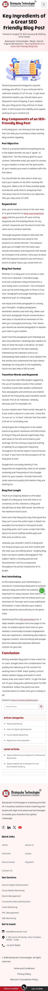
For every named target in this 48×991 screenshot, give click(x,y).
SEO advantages (27, 619)
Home (5, 845)
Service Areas (8, 862)
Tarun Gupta (24, 36)
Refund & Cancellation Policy (24, 979)
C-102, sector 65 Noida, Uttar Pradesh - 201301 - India (24, 938)
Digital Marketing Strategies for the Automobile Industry (22, 765)
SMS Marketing (9, 918)
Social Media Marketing (17, 735)
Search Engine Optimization (24, 700)
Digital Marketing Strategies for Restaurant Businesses (26, 756)
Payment (29, 862)
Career (28, 853)
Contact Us (7, 870)
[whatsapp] (41, 590)
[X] (14, 828)
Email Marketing (9, 907)
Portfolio (6, 853)
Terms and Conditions (24, 968)
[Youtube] (20, 828)
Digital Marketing (14, 723)
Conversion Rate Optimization (16, 901)
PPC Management (10, 912)
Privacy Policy (24, 974)
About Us (29, 845)
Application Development (18, 740)
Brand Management (11, 896)
